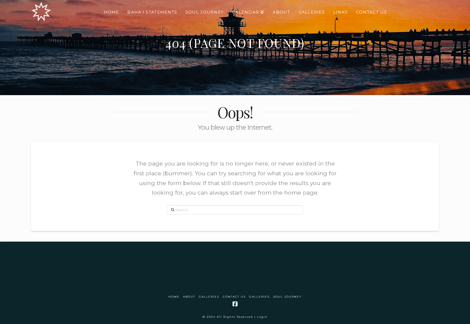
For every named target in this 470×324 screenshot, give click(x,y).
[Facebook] (235, 304)
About (189, 296)
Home (174, 296)
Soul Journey (287, 296)
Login (262, 317)
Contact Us (234, 296)
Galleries (209, 296)
